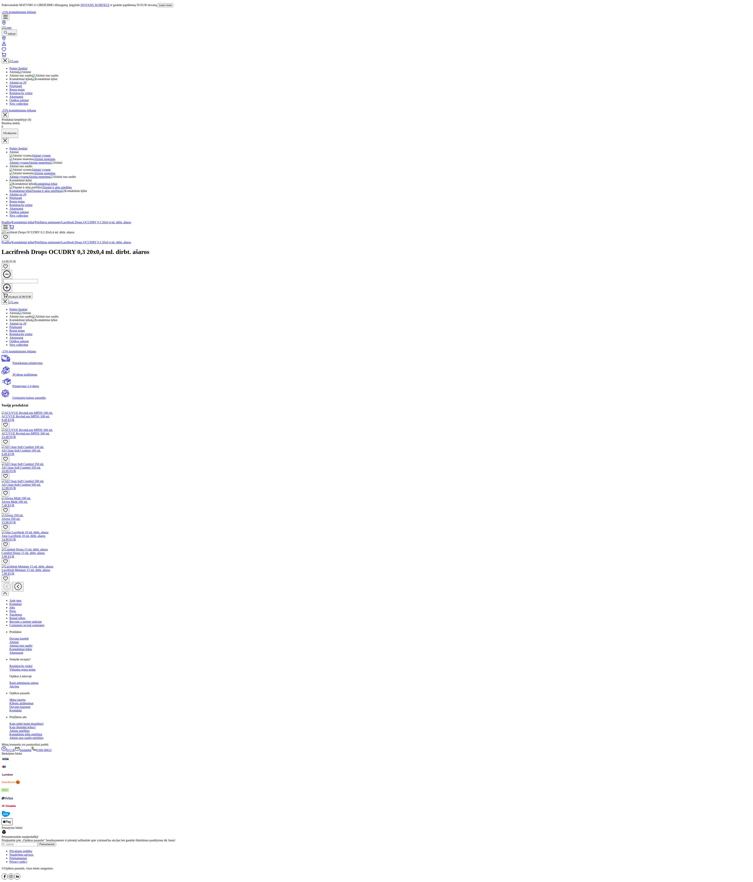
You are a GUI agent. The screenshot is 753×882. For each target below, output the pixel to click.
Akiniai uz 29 (17, 194)
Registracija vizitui (20, 205)
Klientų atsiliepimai (21, 703)
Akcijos (14, 686)
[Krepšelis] (4, 56)
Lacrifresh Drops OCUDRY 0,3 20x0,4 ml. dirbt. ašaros (96, 222)
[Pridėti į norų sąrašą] (5, 237)
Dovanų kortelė (19, 638)
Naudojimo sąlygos (21, 854)
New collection (18, 215)
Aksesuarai (16, 208)
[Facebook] (5, 878)
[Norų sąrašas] (4, 50)
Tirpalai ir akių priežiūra (57, 187)
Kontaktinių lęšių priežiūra (25, 734)
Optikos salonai (19, 212)
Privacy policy (18, 861)
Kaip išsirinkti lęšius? (22, 727)
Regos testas (17, 201)
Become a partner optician (25, 621)
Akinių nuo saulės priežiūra (26, 738)
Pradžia (6, 222)
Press (12, 611)
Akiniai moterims (44, 159)
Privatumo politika (20, 851)
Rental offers (17, 618)
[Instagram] (11, 878)
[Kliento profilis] (4, 45)
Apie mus (15, 600)
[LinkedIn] (17, 878)
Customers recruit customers (26, 625)
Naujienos (15, 614)
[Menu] (5, 17)
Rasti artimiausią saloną (23, 683)
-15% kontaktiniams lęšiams (19, 12)
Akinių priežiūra (19, 730)
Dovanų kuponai (19, 707)
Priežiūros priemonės (48, 222)
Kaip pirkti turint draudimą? (26, 723)
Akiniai (14, 642)
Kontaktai (15, 604)
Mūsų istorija (17, 699)
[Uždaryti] (5, 115)
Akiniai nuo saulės (20, 645)
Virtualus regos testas (22, 669)
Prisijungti (15, 198)
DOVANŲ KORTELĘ (95, 5)
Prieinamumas (18, 858)
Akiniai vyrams (41, 155)
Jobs (12, 607)
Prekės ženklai (18, 148)
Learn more (165, 5)
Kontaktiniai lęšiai (46, 183)
